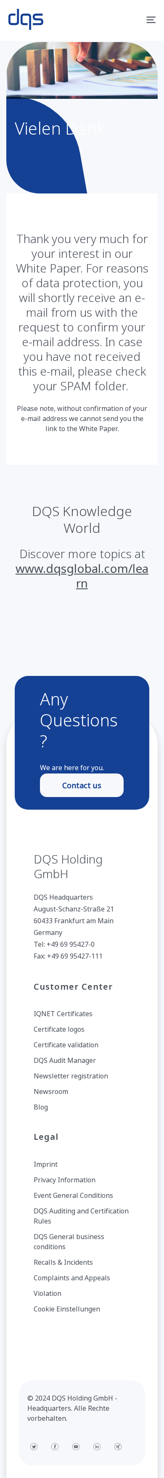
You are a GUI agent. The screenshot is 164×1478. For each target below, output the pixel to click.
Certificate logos (59, 1029)
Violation (47, 1293)
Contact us (81, 785)
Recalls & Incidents (63, 1262)
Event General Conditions (73, 1195)
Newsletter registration (71, 1076)
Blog (41, 1107)
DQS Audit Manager (65, 1060)
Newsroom (51, 1091)
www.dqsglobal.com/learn (82, 575)
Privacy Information (64, 1179)
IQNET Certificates (63, 1013)
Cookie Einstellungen (67, 1309)
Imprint (46, 1164)
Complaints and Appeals (72, 1277)
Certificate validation (66, 1044)
